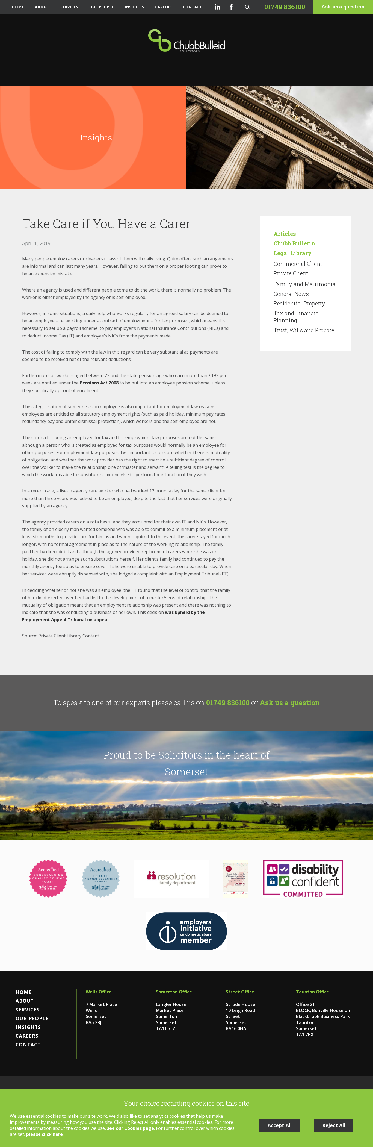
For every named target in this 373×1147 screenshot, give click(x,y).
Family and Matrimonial (305, 283)
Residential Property (299, 303)
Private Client (291, 273)
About (42, 6)
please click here (44, 1134)
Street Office (240, 992)
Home (18, 6)
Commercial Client (298, 263)
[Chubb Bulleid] (186, 45)
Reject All (333, 1125)
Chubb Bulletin (294, 243)
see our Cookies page (130, 1128)
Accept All (280, 1125)
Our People (101, 6)
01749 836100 (228, 702)
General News (291, 293)
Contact (192, 6)
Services (69, 6)
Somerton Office (174, 992)
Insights (134, 6)
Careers (163, 6)
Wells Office (99, 992)
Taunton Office (312, 992)
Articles (285, 233)
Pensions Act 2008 (99, 383)
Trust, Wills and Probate (304, 330)
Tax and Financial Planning (297, 317)
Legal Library (293, 253)
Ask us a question (343, 7)
